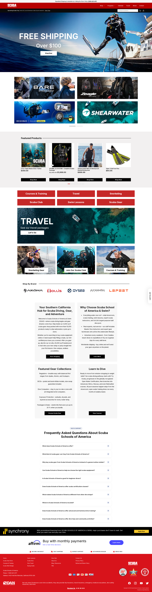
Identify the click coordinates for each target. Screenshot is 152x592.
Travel (128, 5)
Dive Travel (30, 563)
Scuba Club (36, 202)
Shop (101, 5)
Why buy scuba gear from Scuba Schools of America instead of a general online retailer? (73, 462)
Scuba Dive (30, 560)
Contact (141, 5)
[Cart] (140, 10)
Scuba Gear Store (8, 560)
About (134, 5)
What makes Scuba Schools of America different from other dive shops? (67, 494)
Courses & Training (36, 193)
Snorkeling (116, 193)
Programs (110, 5)
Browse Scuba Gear (55, 413)
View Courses (97, 413)
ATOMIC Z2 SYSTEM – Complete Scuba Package (61, 169)
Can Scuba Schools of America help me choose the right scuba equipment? (68, 470)
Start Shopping (55, 356)
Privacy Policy (79, 560)
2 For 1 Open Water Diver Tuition (31, 168)
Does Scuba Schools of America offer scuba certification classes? (65, 486)
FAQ (52, 566)
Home (4, 558)
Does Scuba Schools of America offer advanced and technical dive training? (69, 511)
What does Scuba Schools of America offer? (57, 446)
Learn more (116, 542)
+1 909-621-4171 (12, 573)
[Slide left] (14, 162)
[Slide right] (137, 162)
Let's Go (32, 232)
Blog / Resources (56, 563)
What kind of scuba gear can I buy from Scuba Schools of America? (65, 454)
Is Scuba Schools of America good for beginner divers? (61, 478)
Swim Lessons (76, 202)
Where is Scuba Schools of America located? (58, 503)
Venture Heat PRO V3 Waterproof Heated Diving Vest (88, 169)
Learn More (97, 356)
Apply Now (141, 531)
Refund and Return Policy (82, 563)
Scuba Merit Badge (8, 566)
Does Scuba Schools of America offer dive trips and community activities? (68, 519)
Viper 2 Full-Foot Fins (112, 168)
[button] (73, 69)
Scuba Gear (115, 202)
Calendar (120, 5)
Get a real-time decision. (52, 545)
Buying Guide (30, 566)
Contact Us (79, 558)
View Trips (47, 10)
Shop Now (48, 53)
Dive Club (54, 558)
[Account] (143, 10)
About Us (54, 560)
